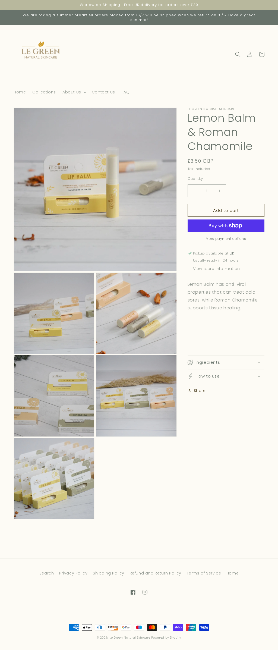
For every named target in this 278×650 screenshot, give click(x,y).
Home (232, 573)
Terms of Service (204, 573)
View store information (216, 268)
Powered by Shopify (166, 638)
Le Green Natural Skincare (129, 638)
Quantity (195, 178)
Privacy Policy (73, 573)
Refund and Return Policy (155, 573)
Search (46, 573)
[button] (74, 92)
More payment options (226, 238)
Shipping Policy (108, 573)
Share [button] (200, 390)
